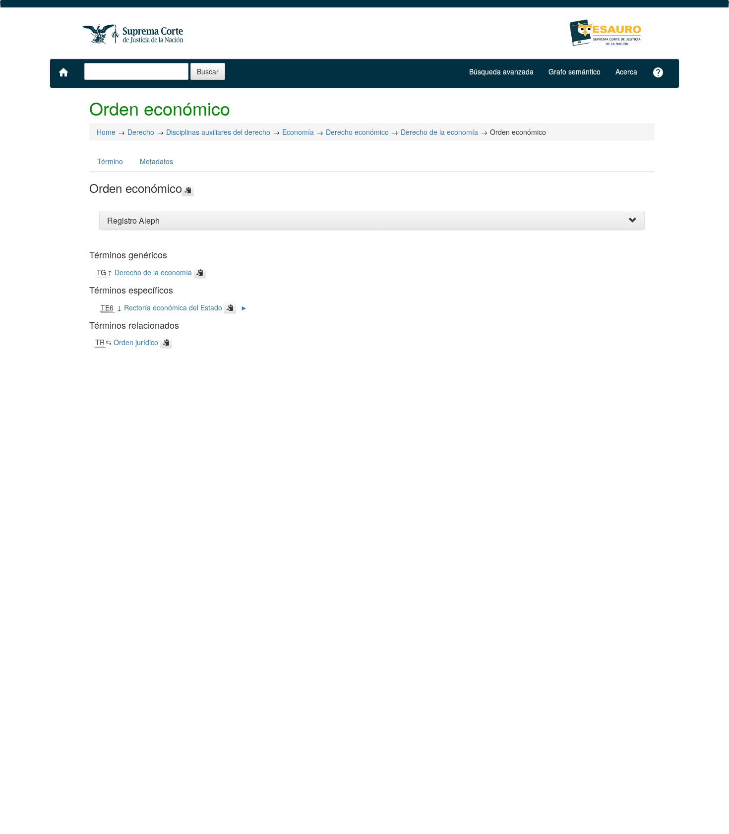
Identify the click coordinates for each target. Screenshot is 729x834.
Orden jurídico (136, 342)
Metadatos (156, 161)
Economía (298, 132)
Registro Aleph (133, 220)
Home (106, 132)
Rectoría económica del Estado (173, 307)
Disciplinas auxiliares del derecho (218, 132)
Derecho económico (357, 132)
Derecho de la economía (439, 132)
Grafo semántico (574, 71)
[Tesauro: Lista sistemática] (606, 33)
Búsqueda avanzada (501, 71)
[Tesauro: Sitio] (134, 33)
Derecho (140, 132)
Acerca (626, 71)
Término (110, 161)
